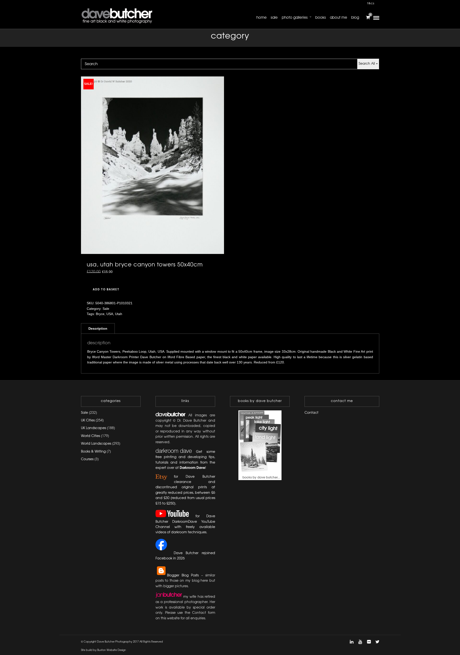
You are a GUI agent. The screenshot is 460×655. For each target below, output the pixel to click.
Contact (311, 412)
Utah (118, 314)
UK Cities (88, 420)
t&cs (370, 3)
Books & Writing (93, 451)
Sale (274, 17)
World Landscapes (96, 443)
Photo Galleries (295, 17)
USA (109, 314)
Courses (87, 459)
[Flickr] (369, 641)
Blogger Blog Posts (183, 575)
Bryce (100, 314)
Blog (355, 17)
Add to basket (106, 289)
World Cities (90, 436)
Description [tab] (97, 328)
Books (320, 17)
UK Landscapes (93, 428)
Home (261, 17)
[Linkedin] (351, 641)
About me (338, 17)
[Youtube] (360, 641)
